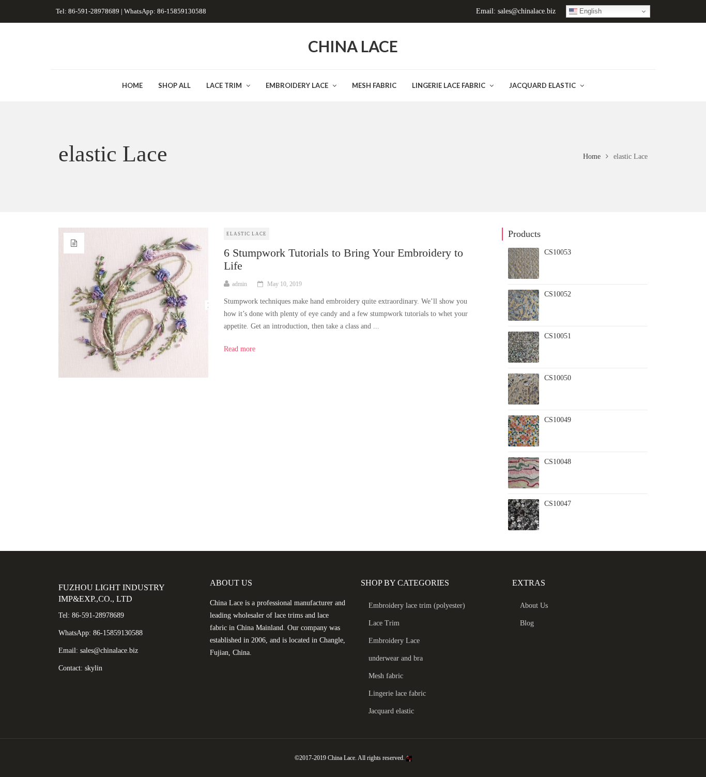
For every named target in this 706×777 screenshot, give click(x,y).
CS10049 (557, 420)
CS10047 (557, 503)
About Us (534, 605)
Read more (243, 349)
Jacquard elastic (391, 711)
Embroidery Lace (394, 641)
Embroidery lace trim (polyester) (417, 605)
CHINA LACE (353, 46)
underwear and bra (396, 658)
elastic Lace (246, 233)
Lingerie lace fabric (397, 693)
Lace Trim (384, 623)
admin (239, 284)
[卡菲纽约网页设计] (409, 757)
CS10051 (557, 336)
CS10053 (557, 252)
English (589, 11)
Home (592, 156)
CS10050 (557, 378)
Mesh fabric (386, 676)
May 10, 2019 (284, 284)
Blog (527, 623)
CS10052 (557, 294)
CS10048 (557, 462)
